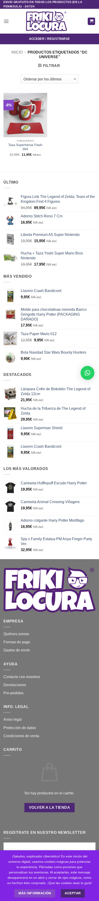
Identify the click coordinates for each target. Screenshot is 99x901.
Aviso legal (12, 719)
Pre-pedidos (13, 693)
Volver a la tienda (49, 807)
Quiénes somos (16, 634)
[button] (6, 21)
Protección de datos (19, 728)
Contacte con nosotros (21, 677)
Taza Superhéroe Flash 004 (25, 147)
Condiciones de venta (21, 736)
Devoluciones (14, 685)
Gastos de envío (16, 650)
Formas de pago (16, 642)
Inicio (17, 52)
